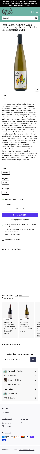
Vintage (5, 188)
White (5, 172)
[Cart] (32, 12)
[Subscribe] (33, 359)
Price (4, 95)
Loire (5, 182)
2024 (5, 193)
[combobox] (20, 18)
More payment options (20, 220)
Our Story (5, 412)
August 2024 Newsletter (15, 296)
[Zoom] (37, 89)
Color (4, 168)
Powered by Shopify (26, 450)
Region (5, 178)
